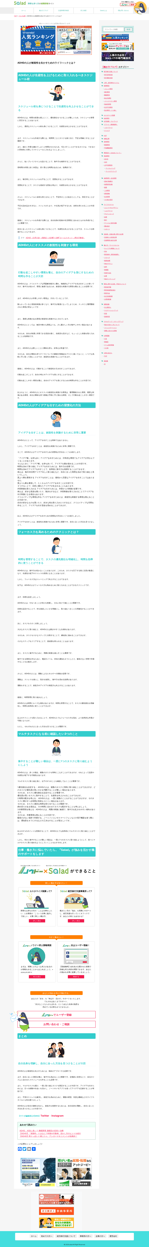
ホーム (23, 10)
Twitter (45, 1115)
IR (104, 364)
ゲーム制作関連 (109, 345)
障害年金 (107, 293)
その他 (106, 348)
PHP (105, 356)
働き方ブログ (43, 10)
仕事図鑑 (106, 336)
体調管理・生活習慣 (110, 178)
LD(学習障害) (108, 165)
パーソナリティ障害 (110, 101)
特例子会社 (107, 273)
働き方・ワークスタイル (111, 245)
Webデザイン (108, 263)
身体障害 (106, 142)
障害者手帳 (107, 287)
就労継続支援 (108, 78)
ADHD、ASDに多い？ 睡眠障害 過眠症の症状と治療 (42, 1130)
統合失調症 (107, 98)
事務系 (106, 342)
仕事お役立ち (108, 353)
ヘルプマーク (108, 211)
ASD (105, 162)
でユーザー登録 (62, 1014)
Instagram (57, 1115)
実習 (105, 313)
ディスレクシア (110, 168)
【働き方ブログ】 (110, 67)
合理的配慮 (107, 299)
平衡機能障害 (108, 148)
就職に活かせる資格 (110, 331)
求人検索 (83, 10)
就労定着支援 (108, 75)
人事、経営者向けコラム (111, 83)
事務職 (106, 270)
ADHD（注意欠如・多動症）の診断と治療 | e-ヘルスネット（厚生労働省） (55, 238)
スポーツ (107, 229)
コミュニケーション (110, 328)
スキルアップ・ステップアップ (113, 321)
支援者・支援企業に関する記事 (113, 234)
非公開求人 (107, 307)
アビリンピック (109, 214)
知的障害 (106, 118)
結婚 (105, 217)
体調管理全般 (108, 184)
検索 (128, 29)
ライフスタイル (109, 204)
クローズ (107, 257)
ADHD (106, 159)
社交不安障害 (108, 107)
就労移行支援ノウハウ (111, 71)
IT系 (105, 339)
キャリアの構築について (112, 248)
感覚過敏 (107, 193)
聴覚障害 (107, 145)
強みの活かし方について (112, 325)
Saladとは (103, 10)
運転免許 (107, 226)
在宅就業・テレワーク (111, 121)
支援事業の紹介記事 (110, 240)
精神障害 (106, 86)
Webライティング (109, 279)
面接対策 (107, 316)
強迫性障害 (107, 104)
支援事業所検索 (63, 10)
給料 (105, 267)
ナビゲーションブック (111, 310)
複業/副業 (107, 260)
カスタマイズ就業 (109, 115)
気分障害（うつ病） (110, 110)
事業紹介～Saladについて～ (113, 153)
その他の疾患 (108, 200)
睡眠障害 (107, 95)
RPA (105, 251)
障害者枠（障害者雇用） (112, 254)
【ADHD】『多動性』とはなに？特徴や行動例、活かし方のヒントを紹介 (50, 1133)
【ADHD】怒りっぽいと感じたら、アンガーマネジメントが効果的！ (48, 1136)
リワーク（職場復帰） (111, 124)
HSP (105, 135)
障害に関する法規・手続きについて (115, 284)
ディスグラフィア (111, 171)
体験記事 (106, 138)
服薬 (105, 187)
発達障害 (106, 156)
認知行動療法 (108, 181)
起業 (105, 276)
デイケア (107, 130)
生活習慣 (107, 197)
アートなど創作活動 (110, 223)
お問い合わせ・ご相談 (56, 1024)
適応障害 (107, 92)
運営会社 (113, 1236)
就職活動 (106, 304)
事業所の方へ (85, 1236)
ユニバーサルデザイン (111, 208)
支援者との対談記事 (110, 237)
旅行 (105, 220)
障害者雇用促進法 (109, 290)
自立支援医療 (108, 296)
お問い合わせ (124, 10)
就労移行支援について (66, 1236)
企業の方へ (100, 1236)
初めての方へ (46, 1236)
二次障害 (107, 190)
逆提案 (106, 361)
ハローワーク (108, 127)
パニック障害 (108, 89)
